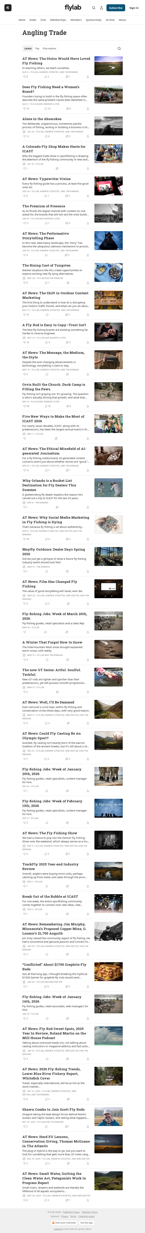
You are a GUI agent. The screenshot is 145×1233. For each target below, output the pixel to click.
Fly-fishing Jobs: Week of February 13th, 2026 (52, 803)
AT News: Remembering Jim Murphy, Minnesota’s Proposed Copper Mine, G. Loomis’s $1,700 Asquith (54, 928)
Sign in (134, 8)
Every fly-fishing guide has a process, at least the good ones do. (55, 185)
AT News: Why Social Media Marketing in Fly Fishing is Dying (55, 519)
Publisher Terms (90, 1212)
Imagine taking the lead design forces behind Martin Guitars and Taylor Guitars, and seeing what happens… (55, 1115)
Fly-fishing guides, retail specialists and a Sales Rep (53, 623)
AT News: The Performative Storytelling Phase (45, 235)
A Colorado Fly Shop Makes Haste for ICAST (53, 148)
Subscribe (115, 8)
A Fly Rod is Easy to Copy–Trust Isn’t (54, 325)
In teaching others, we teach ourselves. (46, 68)
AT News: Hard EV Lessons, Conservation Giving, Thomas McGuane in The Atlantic (56, 1141)
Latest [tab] (28, 48)
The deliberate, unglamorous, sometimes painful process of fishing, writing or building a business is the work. (55, 125)
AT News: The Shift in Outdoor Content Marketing (55, 295)
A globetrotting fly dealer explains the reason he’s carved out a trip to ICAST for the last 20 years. (52, 496)
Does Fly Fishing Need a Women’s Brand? (50, 89)
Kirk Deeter (66, 531)
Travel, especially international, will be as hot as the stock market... (53, 1084)
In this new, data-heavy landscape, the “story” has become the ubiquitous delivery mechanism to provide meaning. (55, 244)
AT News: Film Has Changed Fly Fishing (49, 583)
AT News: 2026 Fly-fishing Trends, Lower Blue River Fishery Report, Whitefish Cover (51, 1073)
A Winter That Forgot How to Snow (52, 642)
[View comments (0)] (46, 255)
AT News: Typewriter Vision (46, 178)
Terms (73, 1216)
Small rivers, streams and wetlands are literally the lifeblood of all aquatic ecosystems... (53, 1189)
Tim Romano (71, 72)
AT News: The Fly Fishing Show (49, 833)
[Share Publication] (101, 7)
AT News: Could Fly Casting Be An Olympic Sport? (51, 735)
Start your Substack (65, 1222)
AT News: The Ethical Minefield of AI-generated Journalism (54, 450)
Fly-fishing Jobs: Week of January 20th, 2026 (52, 771)
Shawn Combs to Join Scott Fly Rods (53, 1109)
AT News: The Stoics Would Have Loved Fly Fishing (56, 60)
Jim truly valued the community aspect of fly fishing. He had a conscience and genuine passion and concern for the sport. (56, 939)
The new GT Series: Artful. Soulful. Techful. (51, 672)
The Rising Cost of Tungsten (46, 265)
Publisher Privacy (71, 1212)
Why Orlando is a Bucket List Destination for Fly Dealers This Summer (49, 485)
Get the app (86, 1222)
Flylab (34, 72)
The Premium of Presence (43, 206)
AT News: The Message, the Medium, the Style (53, 354)
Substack (58, 1229)
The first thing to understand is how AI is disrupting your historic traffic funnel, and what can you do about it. (55, 304)
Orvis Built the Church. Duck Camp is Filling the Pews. (53, 386)
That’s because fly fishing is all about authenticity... (53, 527)
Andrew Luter (51, 104)
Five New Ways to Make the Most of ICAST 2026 (53, 418)
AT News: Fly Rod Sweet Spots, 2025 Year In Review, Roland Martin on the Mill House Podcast (54, 1033)
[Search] (93, 7)
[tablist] (40, 48)
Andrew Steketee (49, 72)
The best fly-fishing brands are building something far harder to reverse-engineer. (55, 331)
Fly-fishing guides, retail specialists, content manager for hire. (54, 780)
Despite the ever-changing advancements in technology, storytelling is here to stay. (49, 363)
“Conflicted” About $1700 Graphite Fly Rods (54, 966)
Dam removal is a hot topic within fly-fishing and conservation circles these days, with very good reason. (55, 708)
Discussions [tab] (49, 48)
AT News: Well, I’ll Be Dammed (48, 702)
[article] (72, 67)
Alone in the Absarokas (42, 119)
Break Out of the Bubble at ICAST (50, 896)
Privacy (64, 1216)
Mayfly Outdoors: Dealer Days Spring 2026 (53, 551)
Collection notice (86, 1216)
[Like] (24, 438)
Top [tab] (37, 48)
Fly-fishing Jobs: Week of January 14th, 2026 (52, 998)
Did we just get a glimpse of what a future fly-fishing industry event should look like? (54, 560)
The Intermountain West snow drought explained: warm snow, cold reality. (52, 648)
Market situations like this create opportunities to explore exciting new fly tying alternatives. (52, 271)
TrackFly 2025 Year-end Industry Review (50, 866)
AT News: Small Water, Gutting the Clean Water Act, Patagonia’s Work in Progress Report (54, 1178)
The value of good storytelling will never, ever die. (52, 591)
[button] (21, 20)
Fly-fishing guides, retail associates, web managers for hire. (55, 1007)
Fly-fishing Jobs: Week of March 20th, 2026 (54, 616)
